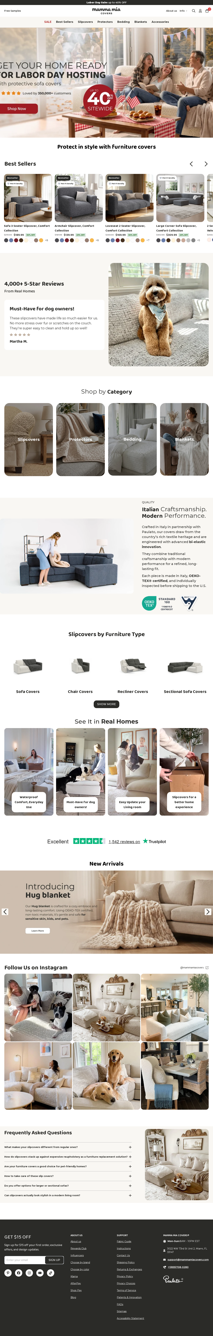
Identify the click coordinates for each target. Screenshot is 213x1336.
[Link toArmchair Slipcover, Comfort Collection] (79, 198)
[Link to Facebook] (18, 1273)
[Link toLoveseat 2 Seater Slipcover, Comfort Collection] (130, 198)
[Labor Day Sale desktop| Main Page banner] (106, 83)
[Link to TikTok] (50, 1273)
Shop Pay (76, 1290)
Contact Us (123, 1255)
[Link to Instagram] (29, 1273)
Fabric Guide (124, 1241)
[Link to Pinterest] (8, 1273)
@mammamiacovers (192, 968)
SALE (47, 21)
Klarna (74, 1276)
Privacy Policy (125, 1276)
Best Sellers (64, 21)
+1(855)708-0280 (178, 1267)
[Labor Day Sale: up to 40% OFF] (106, 2)
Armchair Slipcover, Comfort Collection (74, 228)
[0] (207, 10)
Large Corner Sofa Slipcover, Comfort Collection (176, 228)
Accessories (160, 21)
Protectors (105, 21)
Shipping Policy (126, 1262)
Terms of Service (126, 1290)
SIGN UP (54, 1260)
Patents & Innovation (129, 1297)
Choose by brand (80, 1262)
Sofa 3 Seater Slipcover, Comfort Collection (27, 228)
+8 (47, 240)
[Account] (200, 10)
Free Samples (12, 10)
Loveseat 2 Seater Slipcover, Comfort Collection (125, 228)
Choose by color (80, 1269)
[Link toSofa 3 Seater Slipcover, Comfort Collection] (28, 198)
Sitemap (122, 1311)
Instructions (124, 1248)
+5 (199, 240)
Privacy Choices (126, 1283)
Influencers (77, 1255)
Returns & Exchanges (129, 1269)
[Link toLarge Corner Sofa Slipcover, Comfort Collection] (180, 198)
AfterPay (76, 1283)
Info (182, 10)
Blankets (140, 21)
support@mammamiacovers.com (188, 1259)
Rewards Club (79, 1248)
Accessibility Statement (130, 1318)
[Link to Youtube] (40, 1273)
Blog (73, 1297)
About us (171, 10)
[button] (191, 163)
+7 (148, 240)
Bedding (123, 21)
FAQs (120, 1304)
